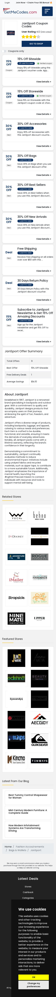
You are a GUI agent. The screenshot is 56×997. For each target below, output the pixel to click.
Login (7, 2)
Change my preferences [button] (33, 985)
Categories (28, 897)
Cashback (28, 892)
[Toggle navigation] (47, 11)
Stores (28, 886)
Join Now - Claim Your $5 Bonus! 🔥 (34, 2)
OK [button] (33, 977)
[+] (35, 73)
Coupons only (16, 51)
